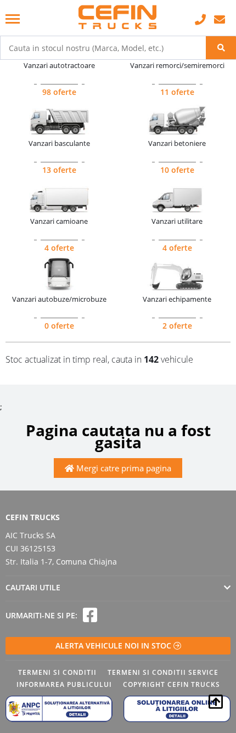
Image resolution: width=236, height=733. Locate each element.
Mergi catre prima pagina (122, 468)
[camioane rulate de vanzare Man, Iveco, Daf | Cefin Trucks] (118, 18)
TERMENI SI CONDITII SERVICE (163, 672)
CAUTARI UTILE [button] (32, 587)
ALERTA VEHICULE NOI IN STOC (114, 645)
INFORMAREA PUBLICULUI (64, 684)
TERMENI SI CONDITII (57, 672)
